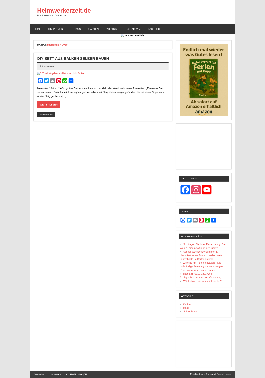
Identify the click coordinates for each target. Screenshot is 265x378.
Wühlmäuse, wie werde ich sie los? (202, 281)
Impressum (55, 374)
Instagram (133, 29)
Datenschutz (39, 374)
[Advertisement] (204, 146)
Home (37, 29)
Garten (93, 29)
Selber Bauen (46, 114)
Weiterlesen (49, 104)
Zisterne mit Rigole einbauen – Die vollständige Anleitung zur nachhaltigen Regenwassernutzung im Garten (201, 266)
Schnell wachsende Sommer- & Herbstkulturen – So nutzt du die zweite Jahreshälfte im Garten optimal (201, 255)
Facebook (155, 29)
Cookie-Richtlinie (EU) (77, 374)
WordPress (206, 374)
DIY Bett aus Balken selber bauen (73, 58)
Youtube (112, 29)
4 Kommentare (47, 66)
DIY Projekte (57, 29)
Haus (77, 29)
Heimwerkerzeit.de (64, 10)
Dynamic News (224, 374)
